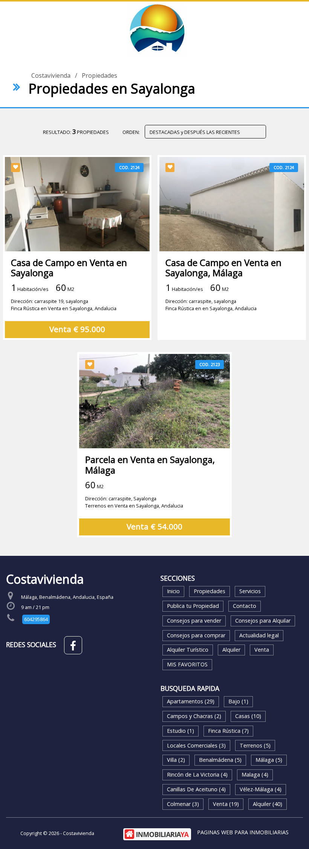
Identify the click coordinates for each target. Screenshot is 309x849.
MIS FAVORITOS (187, 664)
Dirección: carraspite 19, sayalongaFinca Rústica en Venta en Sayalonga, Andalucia (63, 305)
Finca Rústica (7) (228, 730)
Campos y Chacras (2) (194, 716)
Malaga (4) (255, 774)
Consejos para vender (194, 620)
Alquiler (231, 649)
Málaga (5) (268, 759)
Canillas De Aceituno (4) (196, 789)
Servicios (250, 591)
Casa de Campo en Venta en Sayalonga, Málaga (223, 267)
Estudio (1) (180, 730)
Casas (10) (248, 716)
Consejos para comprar (196, 635)
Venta (261, 649)
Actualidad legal (259, 635)
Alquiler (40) (267, 803)
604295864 (36, 619)
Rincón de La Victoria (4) (197, 774)
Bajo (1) (238, 701)
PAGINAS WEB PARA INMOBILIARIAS (243, 832)
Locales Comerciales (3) (196, 745)
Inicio (173, 591)
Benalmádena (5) (220, 759)
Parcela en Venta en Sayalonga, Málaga (150, 464)
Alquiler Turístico (187, 649)
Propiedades (99, 75)
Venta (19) (226, 803)
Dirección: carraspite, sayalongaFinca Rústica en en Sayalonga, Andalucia (211, 305)
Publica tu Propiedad (193, 605)
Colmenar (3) (183, 803)
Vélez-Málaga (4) (260, 789)
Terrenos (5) (255, 745)
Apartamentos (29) (190, 701)
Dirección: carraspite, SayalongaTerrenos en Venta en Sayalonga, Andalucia (134, 502)
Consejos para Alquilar (263, 620)
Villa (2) (176, 759)
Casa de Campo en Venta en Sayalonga (69, 267)
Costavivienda (50, 75)
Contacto (244, 605)
